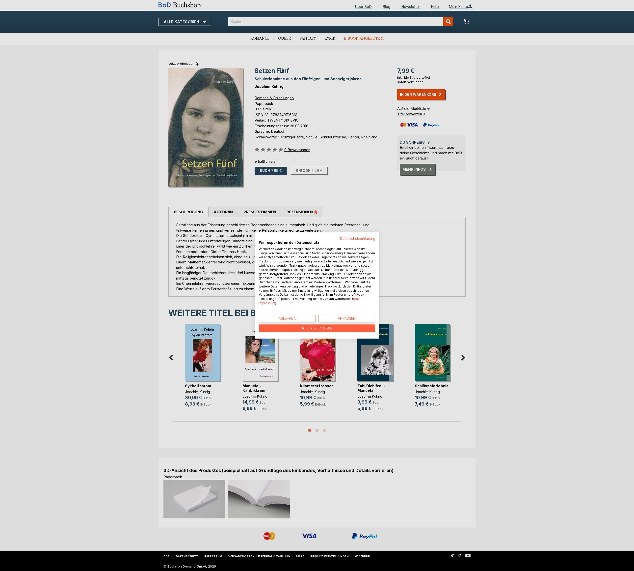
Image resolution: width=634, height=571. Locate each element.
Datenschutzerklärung (357, 239)
